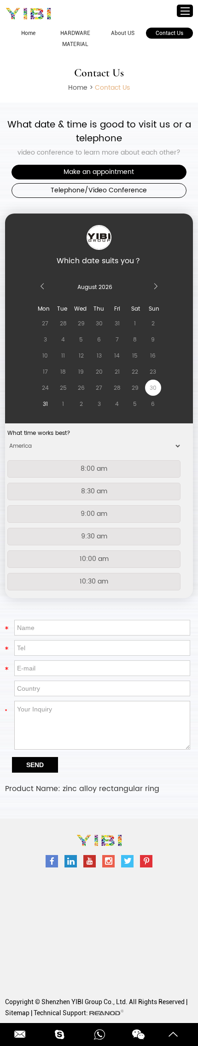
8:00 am (94, 468)
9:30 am (94, 536)
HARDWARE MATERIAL (75, 38)
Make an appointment (99, 172)
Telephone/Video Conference (99, 190)
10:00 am (94, 559)
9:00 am (94, 514)
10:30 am (94, 581)
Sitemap (17, 1013)
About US (122, 33)
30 (153, 388)
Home (28, 33)
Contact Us (169, 33)
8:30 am (94, 491)
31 (45, 404)
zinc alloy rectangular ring (111, 789)
